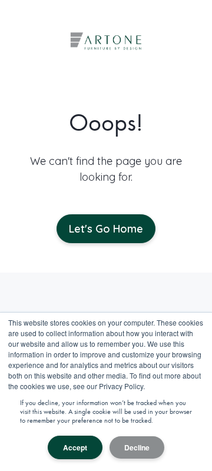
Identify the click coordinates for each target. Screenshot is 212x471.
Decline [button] (137, 447)
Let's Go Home (106, 229)
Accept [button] (75, 447)
